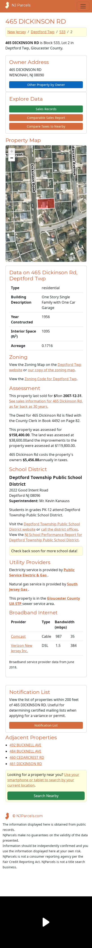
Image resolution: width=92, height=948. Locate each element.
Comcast (18, 636)
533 (62, 31)
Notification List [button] (46, 725)
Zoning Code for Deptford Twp (51, 378)
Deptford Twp (42, 31)
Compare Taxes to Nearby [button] (46, 126)
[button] (11, 151)
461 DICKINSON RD (26, 763)
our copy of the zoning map (51, 369)
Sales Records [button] (46, 109)
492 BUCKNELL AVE (25, 745)
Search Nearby (46, 795)
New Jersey (16, 31)
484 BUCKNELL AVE (25, 751)
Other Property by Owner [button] (46, 85)
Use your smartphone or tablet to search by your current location (43, 780)
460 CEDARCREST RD (27, 757)
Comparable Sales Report (46, 118)
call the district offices (59, 529)
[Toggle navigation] (83, 6)
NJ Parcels (21, 5)
